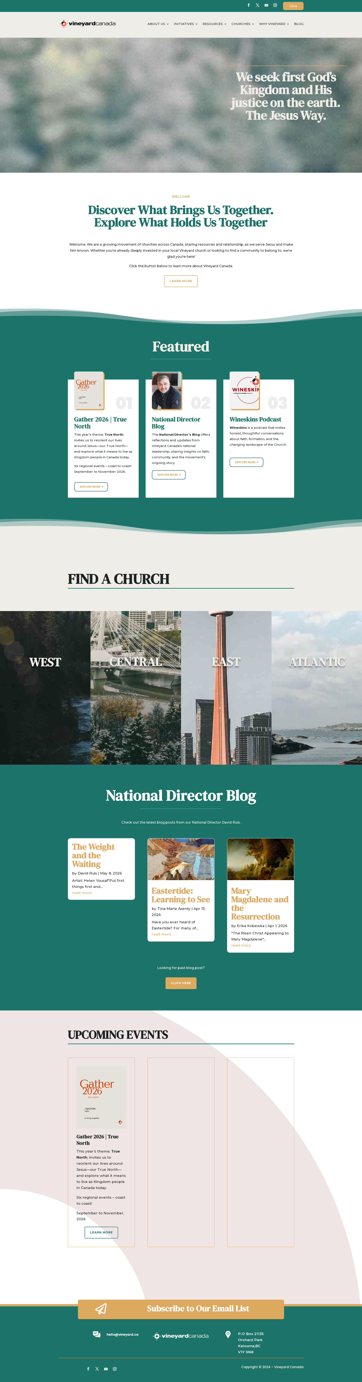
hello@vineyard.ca (122, 1334)
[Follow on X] (257, 5)
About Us (156, 24)
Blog (299, 24)
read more (82, 893)
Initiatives (184, 24)
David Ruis (87, 873)
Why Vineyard (272, 24)
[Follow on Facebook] (248, 5)
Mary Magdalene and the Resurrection (259, 903)
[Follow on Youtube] (266, 5)
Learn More (181, 281)
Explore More (90, 486)
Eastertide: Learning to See (181, 895)
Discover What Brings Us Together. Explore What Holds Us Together (181, 216)
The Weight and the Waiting (93, 855)
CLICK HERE (181, 983)
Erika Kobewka (250, 926)
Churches (240, 24)
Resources (213, 24)
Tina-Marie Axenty (173, 909)
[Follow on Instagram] (114, 1369)
